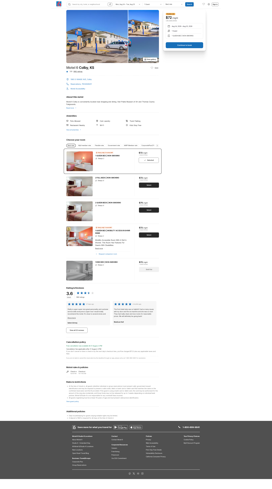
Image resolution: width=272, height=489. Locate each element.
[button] (112, 79)
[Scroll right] (157, 145)
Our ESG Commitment (119, 458)
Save (156, 68)
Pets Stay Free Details (154, 450)
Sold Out (149, 269)
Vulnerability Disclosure (154, 453)
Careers (114, 448)
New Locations (77, 450)
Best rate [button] (71, 145)
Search (189, 4)
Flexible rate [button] (99, 145)
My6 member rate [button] (84, 145)
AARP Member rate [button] (130, 145)
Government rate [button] (114, 145)
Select (149, 185)
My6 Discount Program (192, 443)
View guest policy (72, 401)
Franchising (115, 451)
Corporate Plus (77, 462)
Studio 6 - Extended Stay (81, 443)
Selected (150, 160)
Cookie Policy (188, 440)
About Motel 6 (77, 440)
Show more (72, 318)
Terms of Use (150, 446)
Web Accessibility (152, 443)
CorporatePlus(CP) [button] (148, 145)
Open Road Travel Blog (80, 453)
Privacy (148, 440)
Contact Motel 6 (117, 440)
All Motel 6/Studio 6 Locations (82, 446)
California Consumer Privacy (156, 456)
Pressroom (115, 455)
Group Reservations (79, 465)
